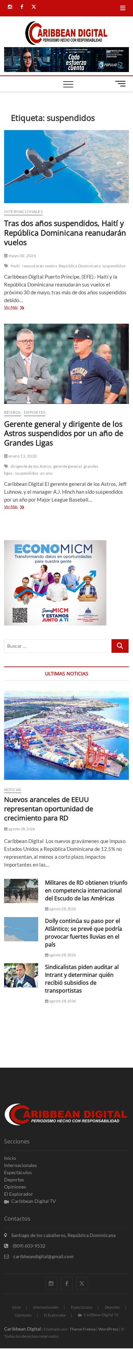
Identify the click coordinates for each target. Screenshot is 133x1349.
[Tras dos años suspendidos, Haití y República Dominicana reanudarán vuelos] (66, 166)
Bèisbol (12, 412)
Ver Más (21, 307)
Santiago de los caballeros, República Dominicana (63, 1235)
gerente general (67, 466)
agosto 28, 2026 (21, 829)
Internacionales (23, 211)
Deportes (34, 412)
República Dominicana (80, 265)
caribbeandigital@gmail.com (43, 1256)
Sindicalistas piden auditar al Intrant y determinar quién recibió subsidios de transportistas (82, 978)
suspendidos (113, 265)
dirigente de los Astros (31, 466)
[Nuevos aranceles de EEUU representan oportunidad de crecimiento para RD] (66, 735)
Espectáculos (18, 1172)
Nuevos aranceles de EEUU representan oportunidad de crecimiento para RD (48, 809)
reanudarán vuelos (39, 265)
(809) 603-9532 (28, 1246)
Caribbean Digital (22, 1329)
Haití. (15, 265)
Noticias (12, 789)
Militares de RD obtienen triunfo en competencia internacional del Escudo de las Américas (86, 890)
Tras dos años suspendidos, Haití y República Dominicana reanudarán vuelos (65, 232)
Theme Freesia (82, 1329)
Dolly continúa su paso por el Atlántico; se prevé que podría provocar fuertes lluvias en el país (83, 932)
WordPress (108, 1329)
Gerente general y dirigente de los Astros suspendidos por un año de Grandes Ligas (63, 433)
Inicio (10, 1158)
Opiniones (15, 1187)
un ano (46, 473)
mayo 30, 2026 (22, 255)
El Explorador (18, 1194)
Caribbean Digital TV (33, 1201)
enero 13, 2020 (22, 456)
